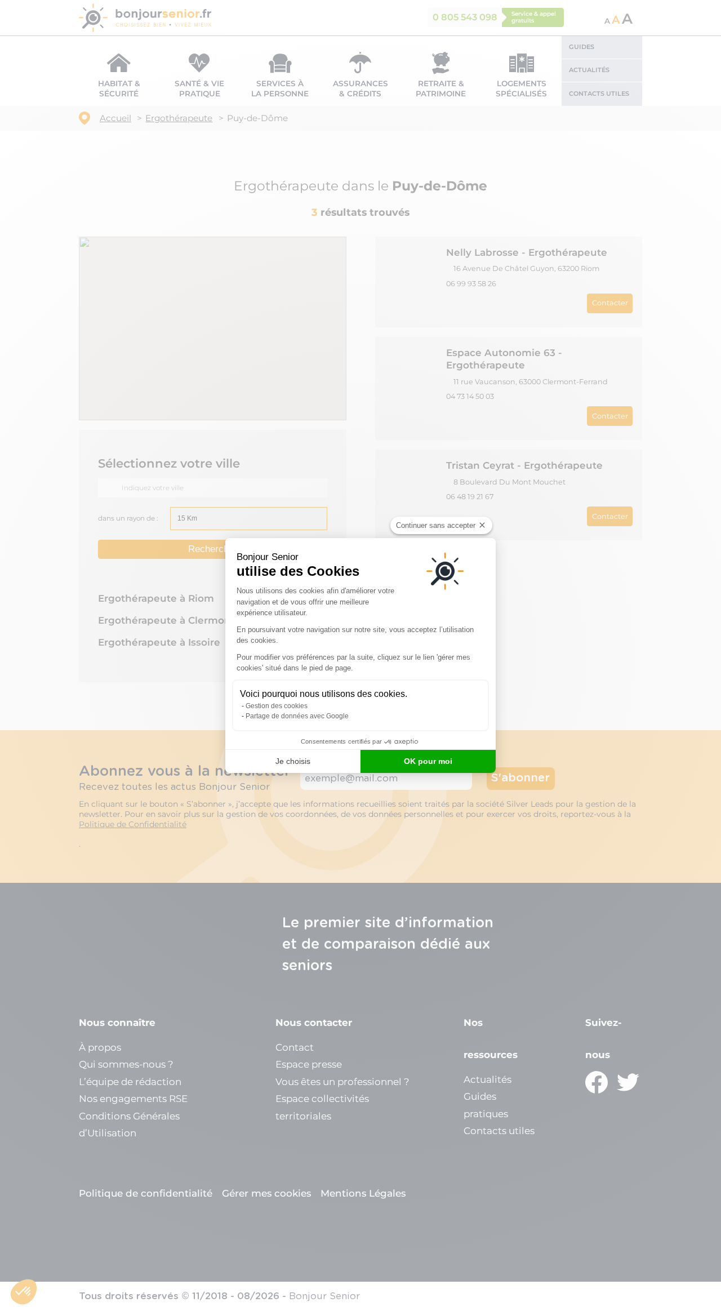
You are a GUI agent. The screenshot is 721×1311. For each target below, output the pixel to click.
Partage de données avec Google (297, 716)
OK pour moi (428, 761)
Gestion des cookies (277, 706)
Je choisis (292, 761)
